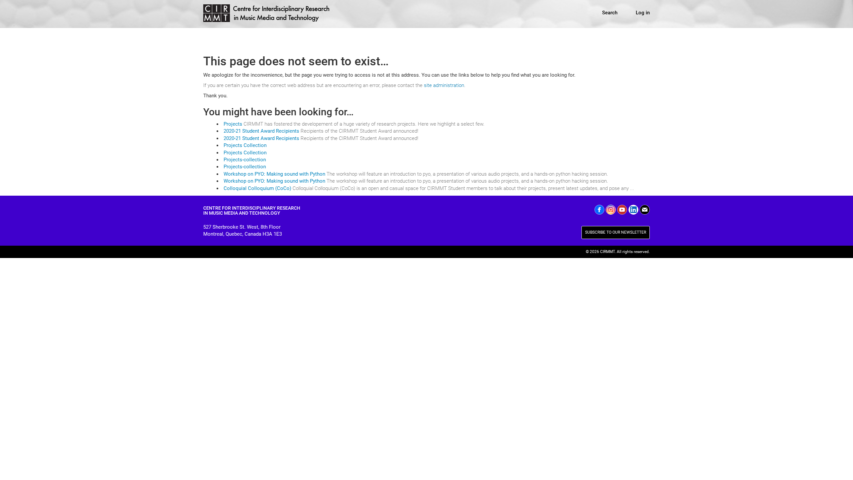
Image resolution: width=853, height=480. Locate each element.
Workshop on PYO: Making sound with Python (274, 174)
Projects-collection (245, 160)
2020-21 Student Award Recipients (261, 131)
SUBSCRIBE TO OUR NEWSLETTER (615, 232)
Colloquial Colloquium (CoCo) (257, 188)
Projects (233, 124)
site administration (444, 85)
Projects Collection (245, 145)
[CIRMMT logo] (267, 14)
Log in (643, 13)
